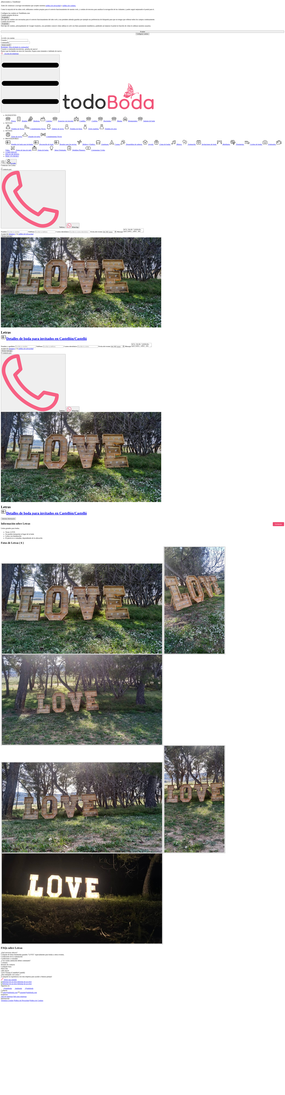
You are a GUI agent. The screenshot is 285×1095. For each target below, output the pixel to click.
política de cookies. (69, 6)
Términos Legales (7, 1000)
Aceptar (142, 31)
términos (12, 234)
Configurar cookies (142, 34)
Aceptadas (5, 17)
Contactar (278, 524)
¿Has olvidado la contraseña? (18, 47)
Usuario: (4, 40)
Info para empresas (20, 996)
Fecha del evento (96, 232)
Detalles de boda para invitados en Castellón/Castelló (46, 339)
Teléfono (31, 232)
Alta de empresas (7, 996)
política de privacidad (53, 6)
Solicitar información (8, 519)
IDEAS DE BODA (12, 154)
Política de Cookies (36, 1000)
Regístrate (4, 47)
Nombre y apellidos (8, 346)
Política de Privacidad (21, 1000)
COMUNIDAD (11, 152)
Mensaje (120, 232)
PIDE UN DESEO (12, 156)
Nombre (4, 232)
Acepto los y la (17, 234)
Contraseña (5, 42)
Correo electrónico (62, 232)
